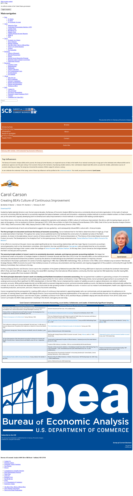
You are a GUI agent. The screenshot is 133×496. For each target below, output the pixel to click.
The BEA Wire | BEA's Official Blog (18, 45)
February (84, 334)
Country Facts (12, 28)
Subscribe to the (8, 435)
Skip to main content (6, 1)
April (90, 334)
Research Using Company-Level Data (19, 59)
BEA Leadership (13, 79)
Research (7, 51)
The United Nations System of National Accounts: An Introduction (64, 326)
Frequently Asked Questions (12, 464)
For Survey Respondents (15, 92)
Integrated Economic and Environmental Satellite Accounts (114, 334)
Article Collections (13, 69)
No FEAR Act (8, 479)
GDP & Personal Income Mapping (18, 33)
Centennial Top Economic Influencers (29, 151)
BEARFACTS (12, 30)
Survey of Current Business (16, 46)
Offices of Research (13, 53)
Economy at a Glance (14, 40)
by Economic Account (14, 22)
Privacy (6, 467)
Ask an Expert (12, 91)
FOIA (6, 480)
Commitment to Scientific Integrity (14, 471)
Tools (6, 24)
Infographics (6, 131)
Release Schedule (13, 43)
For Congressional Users (15, 71)
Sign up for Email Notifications (13, 490)
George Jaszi (73, 246)
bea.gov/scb (128, 445)
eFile (9, 37)
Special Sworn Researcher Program (18, 58)
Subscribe (66, 145)
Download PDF (6, 209)
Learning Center (12, 64)
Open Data (7, 474)
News (6, 38)
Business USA (8, 477)
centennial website (65, 170)
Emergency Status (9, 484)
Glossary (10, 95)
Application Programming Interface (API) (20, 27)
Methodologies (12, 66)
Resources (7, 63)
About (6, 76)
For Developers (12, 73)
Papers (10, 56)
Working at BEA (13, 86)
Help (5, 87)
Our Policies (7, 466)
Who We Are (11, 77)
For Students (11, 74)
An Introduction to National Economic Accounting (60, 313)
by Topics (11, 19)
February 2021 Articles (8, 151)
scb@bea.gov (128, 447)
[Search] (1, 102)
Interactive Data (12, 25)
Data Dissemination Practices (12, 472)
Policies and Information (15, 84)
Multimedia (11, 68)
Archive (10, 48)
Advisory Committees (14, 81)
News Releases (12, 42)
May (127, 320)
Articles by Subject (8, 129)
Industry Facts (12, 32)
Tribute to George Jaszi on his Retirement (13, 317)
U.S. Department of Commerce (13, 482)
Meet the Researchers (14, 55)
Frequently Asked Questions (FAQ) (18, 94)
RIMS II (10, 35)
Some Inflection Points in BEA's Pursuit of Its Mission (16, 357)
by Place (10, 20)
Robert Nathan (64, 248)
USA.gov (7, 475)
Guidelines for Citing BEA (15, 97)
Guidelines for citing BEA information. (10, 439)
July (102, 322)
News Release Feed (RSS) (12, 488)
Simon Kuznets (50, 248)
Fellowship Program (14, 61)
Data (5, 17)
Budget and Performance (15, 82)
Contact (66, 138)
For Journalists (12, 50)
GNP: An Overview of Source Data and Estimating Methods (63, 320)
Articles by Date (7, 127)
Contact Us (11, 89)
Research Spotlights (9, 133)
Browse (66, 125)
